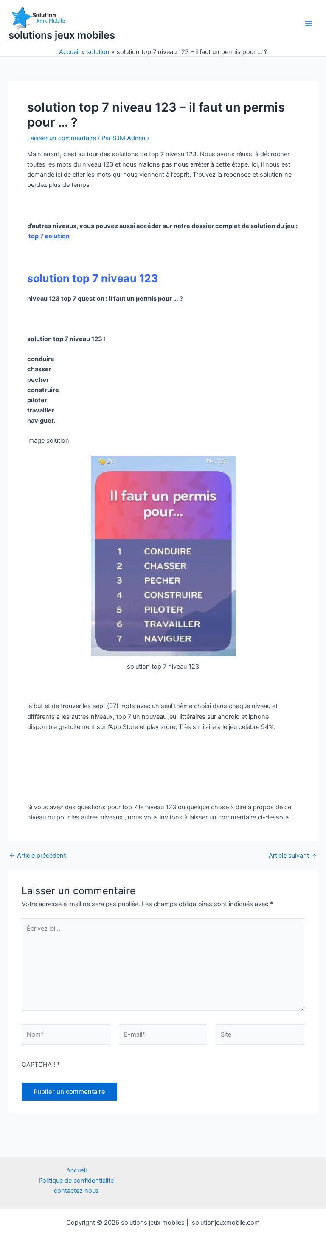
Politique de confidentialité (76, 1180)
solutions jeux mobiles (61, 35)
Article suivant (293, 856)
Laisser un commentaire (61, 138)
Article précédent (37, 856)
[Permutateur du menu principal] (309, 24)
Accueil (76, 1170)
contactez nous (76, 1191)
